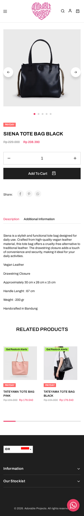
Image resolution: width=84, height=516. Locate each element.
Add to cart (38, 173)
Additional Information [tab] (39, 219)
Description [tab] (11, 219)
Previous (8, 72)
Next (76, 72)
